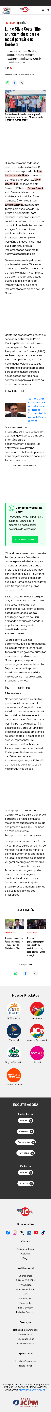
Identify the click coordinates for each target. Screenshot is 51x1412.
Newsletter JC (25, 1334)
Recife (25, 1120)
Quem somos (25, 1275)
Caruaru (25, 1131)
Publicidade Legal (26, 1338)
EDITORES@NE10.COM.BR (32, 1390)
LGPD (25, 1294)
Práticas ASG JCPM (26, 1280)
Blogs (25, 1258)
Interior (26, 1183)
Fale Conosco (25, 1307)
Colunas (25, 1253)
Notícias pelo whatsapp (25, 1329)
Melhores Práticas (25, 1289)
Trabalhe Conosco (25, 1312)
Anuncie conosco (25, 1343)
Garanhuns (25, 1142)
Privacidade (26, 1284)
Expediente (25, 1303)
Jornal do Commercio (26, 1361)
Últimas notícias (25, 1249)
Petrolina (26, 1153)
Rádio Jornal (25, 1365)
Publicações (25, 1298)
